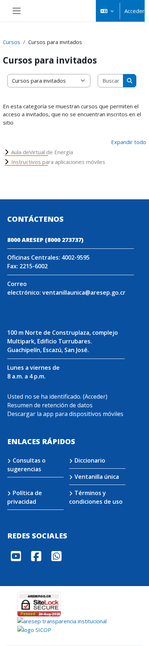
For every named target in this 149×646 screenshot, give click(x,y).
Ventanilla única (96, 477)
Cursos (11, 41)
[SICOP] (34, 629)
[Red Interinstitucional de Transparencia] (62, 620)
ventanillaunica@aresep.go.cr (83, 292)
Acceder (134, 10)
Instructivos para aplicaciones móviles (58, 161)
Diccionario (89, 460)
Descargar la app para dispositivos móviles (65, 414)
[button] (107, 11)
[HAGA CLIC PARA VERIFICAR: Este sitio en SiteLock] (39, 603)
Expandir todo (128, 142)
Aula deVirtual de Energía (42, 152)
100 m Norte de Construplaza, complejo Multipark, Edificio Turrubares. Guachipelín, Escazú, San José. (62, 341)
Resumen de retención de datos (50, 405)
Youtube (16, 556)
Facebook (36, 556)
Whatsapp (56, 556)
